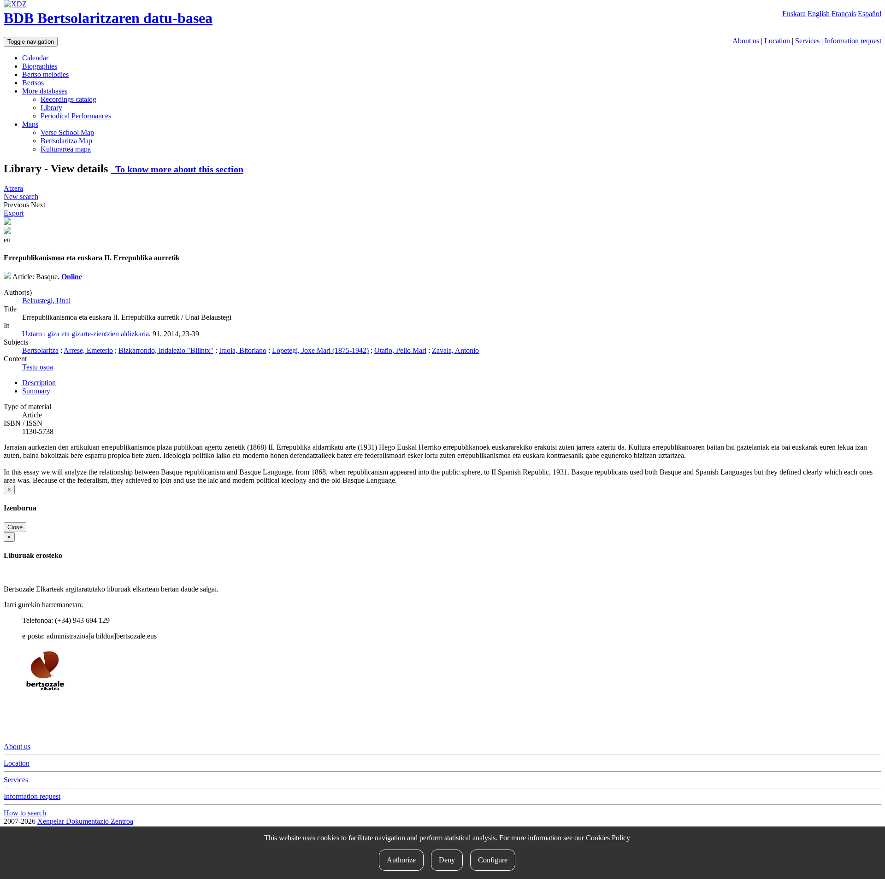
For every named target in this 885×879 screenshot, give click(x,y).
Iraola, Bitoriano (242, 350)
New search (21, 196)
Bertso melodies (45, 74)
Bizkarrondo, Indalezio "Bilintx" (165, 350)
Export (14, 213)
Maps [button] (30, 124)
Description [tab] (39, 383)
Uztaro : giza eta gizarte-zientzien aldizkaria (85, 334)
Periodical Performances (76, 116)
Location (777, 41)
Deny (447, 860)
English (819, 14)
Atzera (13, 188)
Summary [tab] (36, 391)
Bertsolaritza (40, 350)
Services (807, 41)
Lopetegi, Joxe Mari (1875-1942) (320, 350)
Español (869, 14)
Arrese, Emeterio (88, 350)
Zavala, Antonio (455, 350)
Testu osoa (37, 367)
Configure (492, 860)
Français (844, 14)
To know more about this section (177, 169)
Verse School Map (67, 132)
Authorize (401, 860)
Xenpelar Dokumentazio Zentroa (85, 821)
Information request (853, 41)
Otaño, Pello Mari (400, 350)
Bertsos (33, 83)
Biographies (39, 66)
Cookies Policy (608, 838)
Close (15, 527)
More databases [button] (44, 91)
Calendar (35, 58)
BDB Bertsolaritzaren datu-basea (108, 18)
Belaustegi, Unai (46, 301)
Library (51, 107)
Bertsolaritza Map (66, 141)
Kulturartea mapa (66, 149)
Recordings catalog (68, 99)
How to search (25, 813)
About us (745, 41)
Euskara (794, 14)
